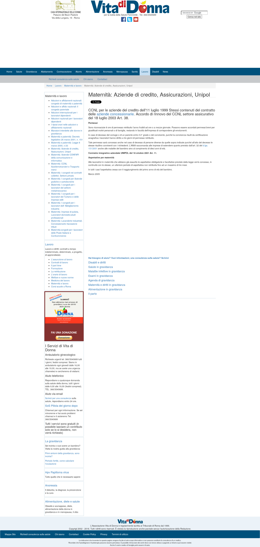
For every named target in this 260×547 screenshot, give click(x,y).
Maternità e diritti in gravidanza (106, 285)
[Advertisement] (130, 45)
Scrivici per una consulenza (58, 398)
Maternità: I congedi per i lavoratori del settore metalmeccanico (63, 187)
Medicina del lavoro (60, 280)
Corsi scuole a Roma (61, 286)
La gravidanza (53, 441)
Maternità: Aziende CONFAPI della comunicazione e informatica (65, 157)
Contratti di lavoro (59, 262)
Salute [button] (19, 71)
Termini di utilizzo (120, 534)
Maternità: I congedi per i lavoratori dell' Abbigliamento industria (65, 205)
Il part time (56, 265)
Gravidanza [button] (31, 71)
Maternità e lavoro (73, 85)
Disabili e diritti (97, 262)
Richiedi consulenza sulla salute (64, 79)
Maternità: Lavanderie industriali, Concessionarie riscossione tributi (66, 223)
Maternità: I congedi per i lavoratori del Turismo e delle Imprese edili (65, 196)
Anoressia (51, 485)
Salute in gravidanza (100, 267)
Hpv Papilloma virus (57, 472)
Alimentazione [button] (92, 71)
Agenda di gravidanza (101, 280)
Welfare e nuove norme (62, 277)
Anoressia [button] (108, 71)
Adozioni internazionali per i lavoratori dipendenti (64, 114)
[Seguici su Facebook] (124, 19)
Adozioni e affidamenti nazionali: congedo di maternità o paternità (66, 102)
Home (9, 71)
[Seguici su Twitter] (130, 19)
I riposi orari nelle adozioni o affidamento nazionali (64, 126)
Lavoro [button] (145, 71)
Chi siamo (88, 79)
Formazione (57, 268)
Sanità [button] (135, 71)
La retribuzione (58, 271)
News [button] (165, 71)
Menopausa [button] (122, 71)
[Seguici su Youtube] (135, 19)
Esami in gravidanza (100, 276)
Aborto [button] (79, 71)
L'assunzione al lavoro (61, 259)
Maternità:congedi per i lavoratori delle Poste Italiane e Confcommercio (67, 232)
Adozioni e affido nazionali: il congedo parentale (64, 108)
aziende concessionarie (115, 113)
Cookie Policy (89, 534)
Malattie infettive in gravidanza (106, 271)
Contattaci (102, 79)
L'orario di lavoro (59, 274)
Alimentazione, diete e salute (62, 501)
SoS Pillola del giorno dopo (61, 405)
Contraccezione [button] (64, 71)
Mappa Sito (10, 534)
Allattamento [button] (47, 71)
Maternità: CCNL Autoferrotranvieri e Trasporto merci (65, 166)
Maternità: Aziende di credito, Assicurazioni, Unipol (65, 150)
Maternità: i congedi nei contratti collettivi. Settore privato (66, 174)
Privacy (103, 534)
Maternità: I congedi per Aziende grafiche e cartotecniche (66, 180)
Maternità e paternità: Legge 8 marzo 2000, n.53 (65, 144)
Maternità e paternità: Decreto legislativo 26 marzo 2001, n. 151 (67, 138)
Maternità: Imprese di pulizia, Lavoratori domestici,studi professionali (65, 214)
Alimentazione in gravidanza (105, 289)
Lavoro (58, 85)
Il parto (92, 293)
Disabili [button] (155, 71)
